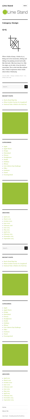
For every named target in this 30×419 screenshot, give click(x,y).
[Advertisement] (15, 123)
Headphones (8, 157)
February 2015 (8, 234)
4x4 (25, 75)
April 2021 (7, 217)
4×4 (4, 29)
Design (12, 75)
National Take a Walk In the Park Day (15, 104)
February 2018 (8, 225)
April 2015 (7, 232)
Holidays (6, 161)
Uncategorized (8, 174)
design (4, 77)
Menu (25, 5)
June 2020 (7, 223)
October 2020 (8, 221)
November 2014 (8, 236)
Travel (21, 75)
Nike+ (6, 168)
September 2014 (9, 238)
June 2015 (7, 227)
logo (10, 77)
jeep (7, 77)
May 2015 (7, 230)
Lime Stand (7, 6)
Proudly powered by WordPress (16, 416)
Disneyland (7, 153)
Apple (5, 146)
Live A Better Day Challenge (12, 166)
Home (4, 407)
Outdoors (17, 75)
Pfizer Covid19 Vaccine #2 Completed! (15, 102)
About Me (5, 411)
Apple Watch (8, 148)
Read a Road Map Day (10, 100)
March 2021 (7, 219)
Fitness (6, 155)
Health (6, 159)
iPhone (6, 164)
